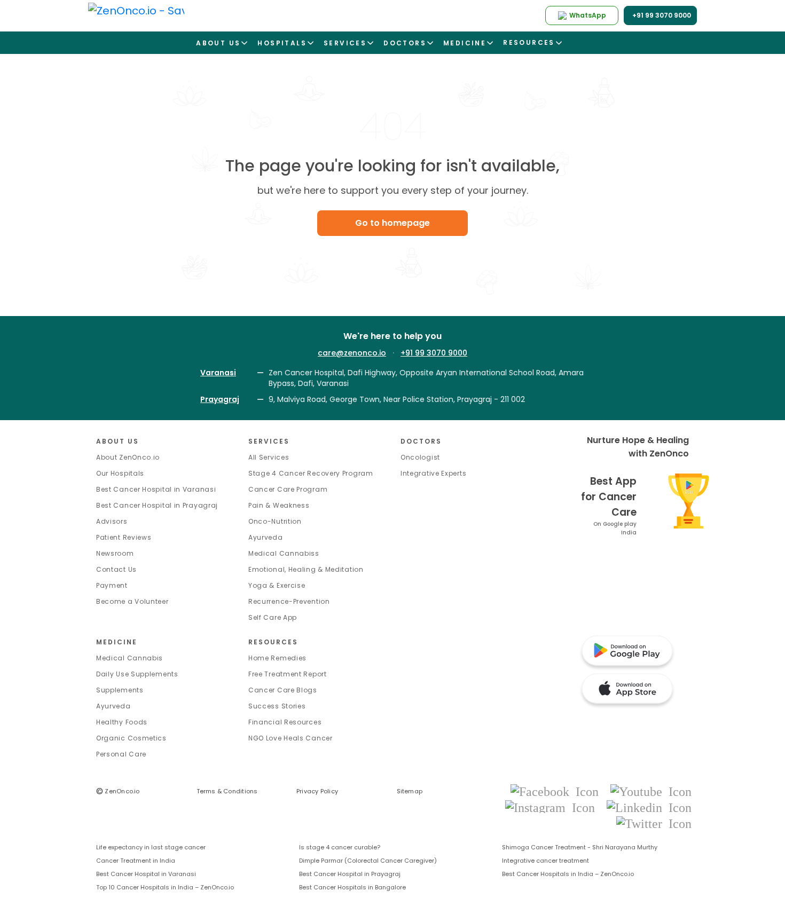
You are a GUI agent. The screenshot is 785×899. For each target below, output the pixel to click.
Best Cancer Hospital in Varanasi (156, 489)
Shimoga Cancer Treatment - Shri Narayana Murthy (579, 847)
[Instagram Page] (553, 807)
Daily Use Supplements (137, 674)
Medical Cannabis (129, 658)
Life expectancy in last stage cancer (151, 847)
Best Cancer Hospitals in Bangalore (352, 887)
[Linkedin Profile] (649, 807)
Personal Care (121, 754)
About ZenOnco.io (128, 457)
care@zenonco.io (352, 353)
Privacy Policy (317, 791)
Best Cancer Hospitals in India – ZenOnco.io (568, 874)
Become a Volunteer (132, 601)
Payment (112, 585)
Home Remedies (277, 658)
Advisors (112, 521)
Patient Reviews (124, 537)
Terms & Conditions (227, 791)
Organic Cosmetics (131, 738)
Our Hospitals (120, 473)
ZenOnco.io (118, 791)
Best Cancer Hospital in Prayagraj (157, 505)
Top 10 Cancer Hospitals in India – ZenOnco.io (165, 887)
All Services (268, 457)
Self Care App (272, 617)
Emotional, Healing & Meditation (306, 569)
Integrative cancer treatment (545, 860)
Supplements (120, 690)
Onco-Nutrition (275, 521)
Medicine (116, 641)
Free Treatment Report (287, 674)
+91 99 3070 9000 (434, 353)
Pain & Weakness (279, 505)
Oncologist (420, 457)
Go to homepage (392, 223)
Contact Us (116, 569)
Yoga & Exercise (276, 585)
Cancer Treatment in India (135, 860)
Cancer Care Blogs (282, 690)
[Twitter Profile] (654, 823)
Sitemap (410, 791)
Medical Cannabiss (283, 553)
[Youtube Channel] (651, 791)
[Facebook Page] (558, 791)
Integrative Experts (433, 473)
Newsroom (115, 553)
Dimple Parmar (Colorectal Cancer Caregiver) (368, 860)
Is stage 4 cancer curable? (339, 847)
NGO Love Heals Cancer (290, 738)
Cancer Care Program (287, 489)
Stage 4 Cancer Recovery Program (310, 473)
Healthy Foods (121, 722)
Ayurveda (265, 537)
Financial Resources (284, 722)
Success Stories (277, 706)
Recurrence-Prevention (289, 601)
